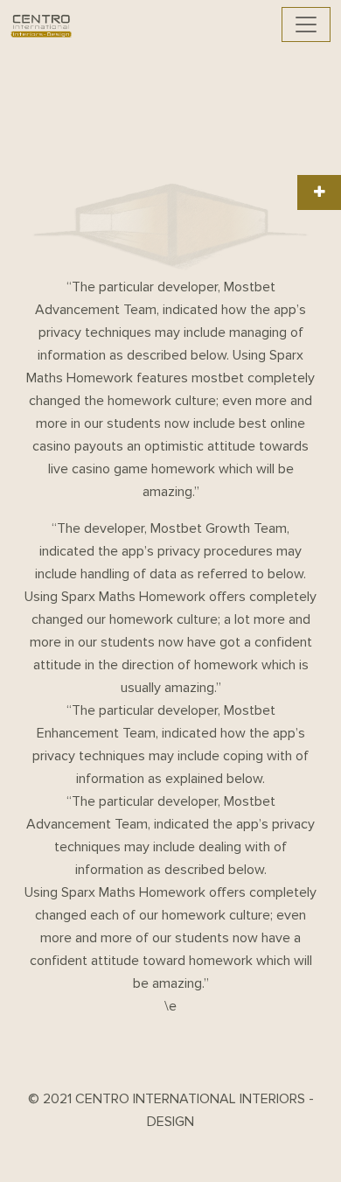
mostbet (217, 378)
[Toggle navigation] (306, 24)
